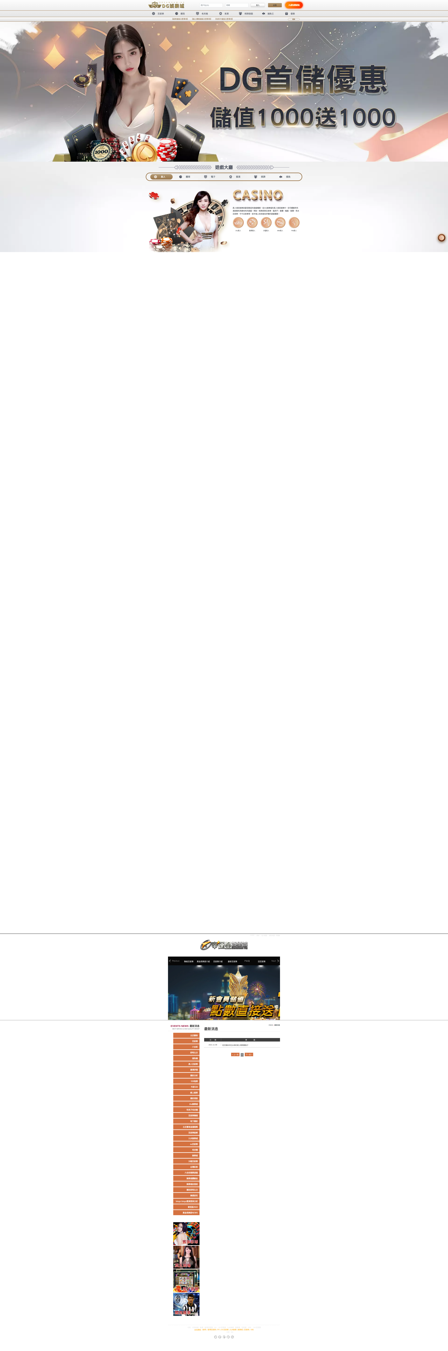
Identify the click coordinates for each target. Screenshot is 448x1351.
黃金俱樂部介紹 (203, 962)
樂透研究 (194, 1196)
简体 (258, 935)
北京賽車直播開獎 (190, 1127)
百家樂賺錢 (193, 1116)
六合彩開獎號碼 (191, 1173)
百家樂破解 (193, 1133)
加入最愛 (264, 935)
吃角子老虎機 (192, 1110)
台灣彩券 (194, 1167)
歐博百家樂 (209, 1327)
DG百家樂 (222, 1327)
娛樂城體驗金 (192, 1178)
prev (174, 961)
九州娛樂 (230, 1327)
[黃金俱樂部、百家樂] (224, 944)
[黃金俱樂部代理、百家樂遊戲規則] (186, 1304)
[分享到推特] (215, 1337)
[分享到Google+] (224, 1337)
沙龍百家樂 (193, 1161)
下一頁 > (249, 1055)
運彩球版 (194, 1098)
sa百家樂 (194, 1144)
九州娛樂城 (193, 1138)
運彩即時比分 (192, 1190)
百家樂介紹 (218, 962)
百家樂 (195, 1041)
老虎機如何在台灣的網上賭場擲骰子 (235, 1045)
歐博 (201, 1327)
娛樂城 (195, 1156)
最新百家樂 (232, 962)
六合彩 (195, 1047)
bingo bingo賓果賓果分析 (187, 1201)
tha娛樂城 (193, 1104)
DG (215, 1327)
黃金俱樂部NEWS (190, 1213)
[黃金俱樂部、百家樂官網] (186, 1257)
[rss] (232, 1337)
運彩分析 (194, 1076)
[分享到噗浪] (228, 1337)
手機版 (278, 935)
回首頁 (271, 1025)
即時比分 (194, 1053)
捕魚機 (195, 1058)
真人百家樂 (193, 1064)
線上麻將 (194, 1093)
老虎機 (195, 1150)
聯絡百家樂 (188, 962)
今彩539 (194, 1087)
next (274, 961)
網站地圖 (272, 935)
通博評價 (194, 1070)
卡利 (189, 1327)
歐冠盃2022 (193, 1207)
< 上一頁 (235, 1055)
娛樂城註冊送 (192, 1184)
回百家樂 (261, 962)
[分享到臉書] (219, 1337)
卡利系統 (195, 1327)
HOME (252, 935)
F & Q (247, 961)
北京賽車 (194, 1036)
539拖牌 (194, 1081)
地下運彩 (194, 1121)
